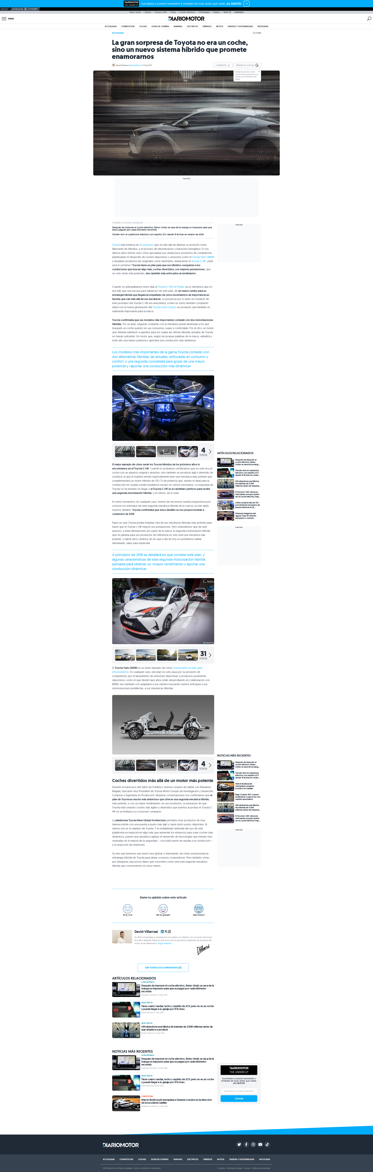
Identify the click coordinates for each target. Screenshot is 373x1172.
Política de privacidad (261, 1168)
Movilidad (263, 26)
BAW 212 (227, 12)
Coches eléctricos (187, 12)
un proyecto (146, 244)
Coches (143, 26)
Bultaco (216, 12)
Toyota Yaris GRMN (203, 257)
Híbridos (207, 26)
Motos (219, 26)
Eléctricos (192, 26)
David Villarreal (122, 65)
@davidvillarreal (135, 65)
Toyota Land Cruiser (164, 307)
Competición (127, 26)
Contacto (221, 1168)
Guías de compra (160, 26)
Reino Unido (135, 12)
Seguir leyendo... (165, 943)
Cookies (246, 1168)
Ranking (178, 26)
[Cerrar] (258, 71)
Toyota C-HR (198, 261)
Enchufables (148, 982)
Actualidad (111, 26)
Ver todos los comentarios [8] (163, 967)
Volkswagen (204, 12)
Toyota (116, 244)
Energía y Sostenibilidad (240, 26)
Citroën (148, 12)
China (173, 12)
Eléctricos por (17, 9)
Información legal (234, 1168)
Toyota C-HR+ (161, 12)
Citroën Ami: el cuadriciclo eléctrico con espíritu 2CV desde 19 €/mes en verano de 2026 (158, 234)
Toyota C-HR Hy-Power (171, 286)
